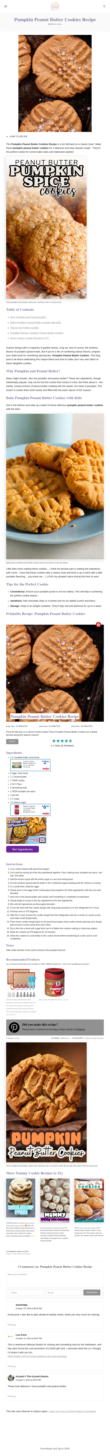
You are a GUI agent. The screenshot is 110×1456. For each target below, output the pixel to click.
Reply (13, 1325)
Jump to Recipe (18, 136)
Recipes (27, 1254)
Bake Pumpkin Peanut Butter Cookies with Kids (35, 322)
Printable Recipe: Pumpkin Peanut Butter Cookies (36, 333)
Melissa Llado (56, 24)
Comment (92, 1292)
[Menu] (5, 6)
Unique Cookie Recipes (15, 1254)
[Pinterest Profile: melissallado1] (15, 1027)
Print (12, 741)
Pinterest (80, 1029)
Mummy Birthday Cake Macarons (52, 1228)
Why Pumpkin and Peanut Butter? (28, 317)
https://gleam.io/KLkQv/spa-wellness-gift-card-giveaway (37, 1356)
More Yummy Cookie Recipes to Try (29, 338)
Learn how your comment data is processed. (72, 1411)
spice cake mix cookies (87, 1228)
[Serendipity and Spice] (55, 6)
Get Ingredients (22, 849)
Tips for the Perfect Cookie (24, 327)
